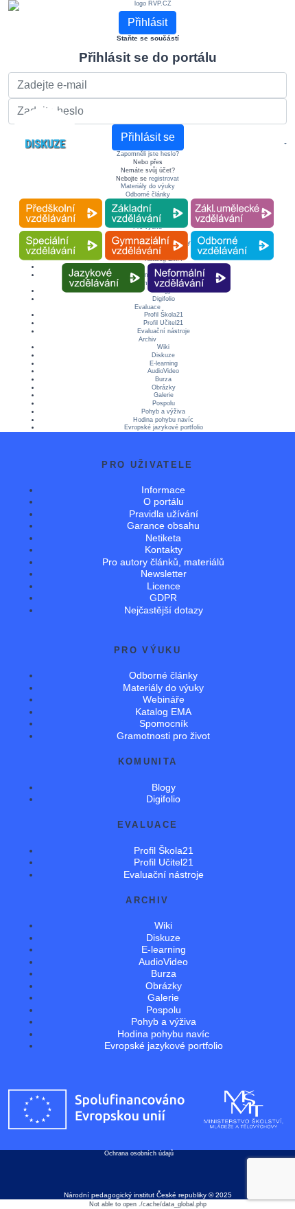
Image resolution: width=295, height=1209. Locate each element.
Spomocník (163, 723)
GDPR (163, 597)
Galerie (164, 395)
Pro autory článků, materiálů (163, 561)
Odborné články (148, 194)
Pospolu (163, 403)
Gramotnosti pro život (163, 735)
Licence (163, 585)
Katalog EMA (163, 711)
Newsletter (164, 573)
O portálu (163, 501)
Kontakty (163, 549)
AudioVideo (163, 371)
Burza (163, 379)
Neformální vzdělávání (189, 263)
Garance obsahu (163, 525)
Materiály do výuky (148, 186)
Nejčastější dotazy (163, 609)
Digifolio (163, 798)
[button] (285, 144)
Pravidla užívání (163, 513)
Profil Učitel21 (163, 322)
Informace (163, 489)
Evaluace (147, 307)
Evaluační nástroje (163, 331)
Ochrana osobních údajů (139, 1153)
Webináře (164, 699)
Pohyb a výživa (163, 411)
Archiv (147, 339)
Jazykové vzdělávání (103, 263)
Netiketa (163, 537)
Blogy (164, 787)
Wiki (163, 346)
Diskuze (163, 355)
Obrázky (164, 387)
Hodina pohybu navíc (163, 419)
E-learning (164, 363)
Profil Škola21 (163, 314)
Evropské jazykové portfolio (163, 427)
